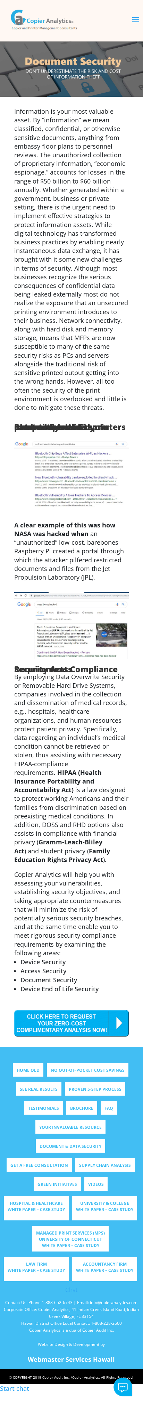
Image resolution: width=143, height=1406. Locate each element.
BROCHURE (81, 1108)
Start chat (123, 1387)
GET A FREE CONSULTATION (39, 1165)
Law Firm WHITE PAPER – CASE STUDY (36, 1267)
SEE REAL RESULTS (39, 1089)
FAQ (108, 1108)
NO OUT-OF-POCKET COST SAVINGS (88, 1070)
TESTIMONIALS (43, 1108)
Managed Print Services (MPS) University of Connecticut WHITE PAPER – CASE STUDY (70, 1239)
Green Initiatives (57, 1184)
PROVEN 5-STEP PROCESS (95, 1089)
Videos (96, 1184)
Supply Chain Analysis (105, 1165)
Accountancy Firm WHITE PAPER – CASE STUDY (104, 1267)
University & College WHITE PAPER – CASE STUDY (104, 1206)
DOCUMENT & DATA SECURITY (70, 1146)
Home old (28, 1070)
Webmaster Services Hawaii (71, 1359)
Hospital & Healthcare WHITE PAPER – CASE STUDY (36, 1206)
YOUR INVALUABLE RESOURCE (70, 1127)
